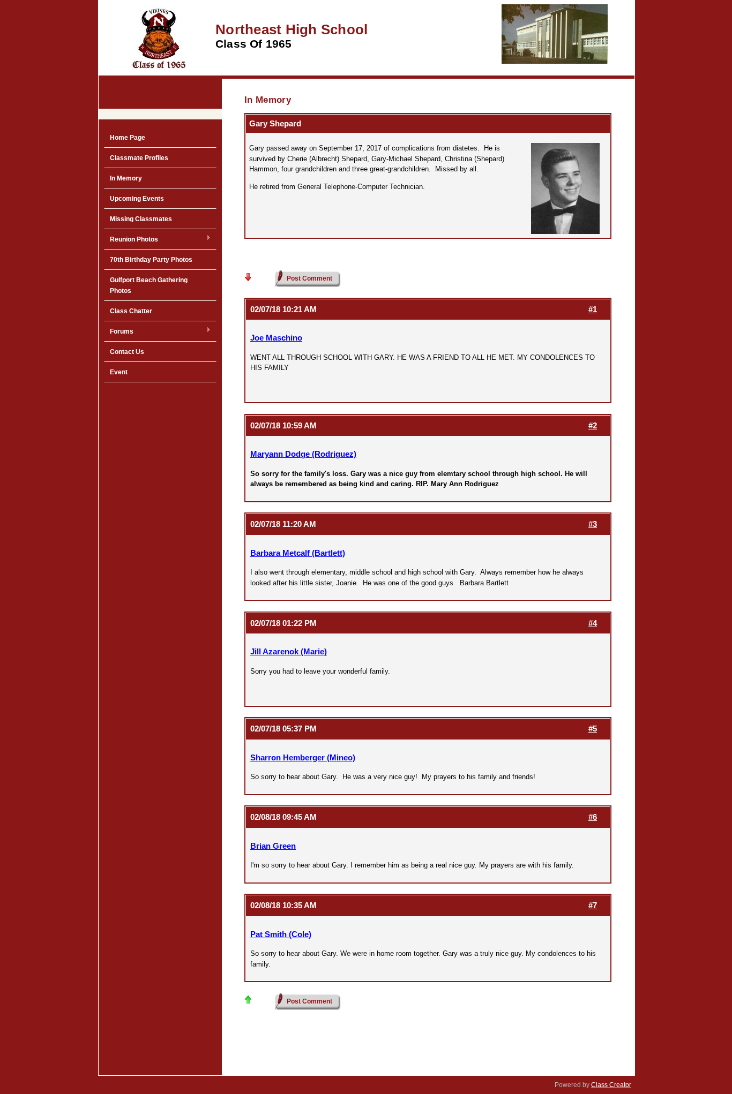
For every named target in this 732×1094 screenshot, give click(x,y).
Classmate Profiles (139, 158)
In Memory (126, 178)
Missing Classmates (141, 219)
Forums (118, 332)
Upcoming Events (137, 198)
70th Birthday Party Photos (151, 259)
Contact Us (127, 352)
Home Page (127, 137)
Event (119, 372)
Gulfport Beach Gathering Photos (149, 285)
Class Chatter (131, 311)
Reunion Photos (131, 240)
